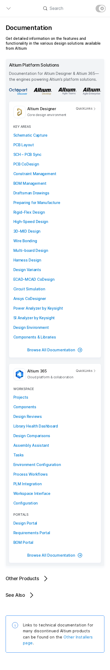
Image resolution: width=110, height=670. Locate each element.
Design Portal (25, 523)
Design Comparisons (31, 435)
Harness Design (27, 260)
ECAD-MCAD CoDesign (33, 279)
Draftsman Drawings (31, 193)
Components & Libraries (34, 337)
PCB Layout (23, 145)
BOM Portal (23, 542)
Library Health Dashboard (35, 426)
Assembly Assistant (31, 445)
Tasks (18, 455)
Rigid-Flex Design (29, 212)
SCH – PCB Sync (27, 154)
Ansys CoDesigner (29, 298)
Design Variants (27, 269)
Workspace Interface (31, 493)
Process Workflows (30, 474)
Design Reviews (27, 416)
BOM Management (29, 183)
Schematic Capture (30, 135)
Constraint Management (34, 173)
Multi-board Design (30, 250)
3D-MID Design (26, 231)
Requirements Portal (31, 532)
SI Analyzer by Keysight (34, 317)
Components (24, 407)
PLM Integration (27, 484)
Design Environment (31, 327)
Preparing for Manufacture (36, 202)
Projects (20, 397)
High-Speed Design (30, 221)
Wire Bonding (25, 240)
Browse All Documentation (51, 350)
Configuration (25, 503)
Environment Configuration (37, 464)
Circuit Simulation (29, 289)
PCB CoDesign (26, 164)
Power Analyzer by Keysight (38, 308)
